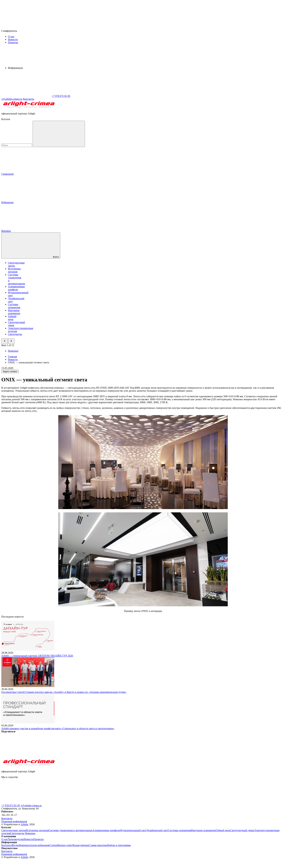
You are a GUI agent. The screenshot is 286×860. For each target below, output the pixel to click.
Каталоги (6, 845)
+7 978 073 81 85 (10, 805)
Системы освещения (14, 306)
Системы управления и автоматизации (70, 830)
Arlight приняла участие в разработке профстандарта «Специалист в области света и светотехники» (57, 728)
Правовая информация (14, 821)
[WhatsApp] (26, 96)
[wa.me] (76, 802)
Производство (16, 839)
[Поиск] (59, 134)
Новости (13, 39)
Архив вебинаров (39, 845)
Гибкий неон (12, 318)
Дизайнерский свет (157, 830)
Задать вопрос (10, 371)
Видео (15, 845)
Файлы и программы (119, 845)
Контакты (28, 99)
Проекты (13, 42)
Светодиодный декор (242, 830)
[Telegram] (227, 756)
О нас (11, 36)
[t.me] (26, 802)
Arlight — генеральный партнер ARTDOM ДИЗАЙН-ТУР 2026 (37, 655)
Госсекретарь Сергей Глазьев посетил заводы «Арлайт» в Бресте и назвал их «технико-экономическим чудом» (63, 692)
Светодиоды (15, 334)
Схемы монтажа (98, 845)
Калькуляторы (81, 845)
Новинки (13, 350)
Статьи (53, 845)
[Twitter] (76, 756)
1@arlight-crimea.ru (31, 805)
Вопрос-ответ (65, 845)
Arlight (24, 824)
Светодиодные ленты (13, 830)
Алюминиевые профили (16, 288)
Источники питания (14, 270)
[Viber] (127, 756)
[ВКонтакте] (26, 756)
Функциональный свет (133, 830)
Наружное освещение (14, 312)
